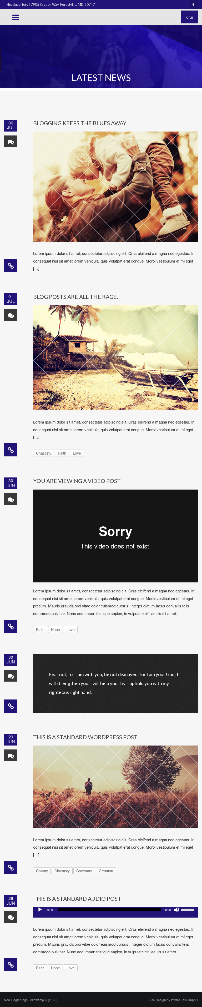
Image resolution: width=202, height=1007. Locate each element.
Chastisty (43, 453)
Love (77, 453)
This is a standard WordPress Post (85, 737)
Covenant (84, 870)
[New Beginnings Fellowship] (28, 26)
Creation (106, 870)
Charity (42, 870)
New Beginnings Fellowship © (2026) (30, 1000)
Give (189, 17)
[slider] (188, 909)
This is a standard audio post (77, 898)
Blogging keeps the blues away (80, 123)
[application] (115, 912)
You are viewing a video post (77, 480)
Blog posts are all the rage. (75, 296)
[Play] (40, 909)
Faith (62, 453)
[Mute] (176, 909)
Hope (55, 629)
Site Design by (173, 1000)
